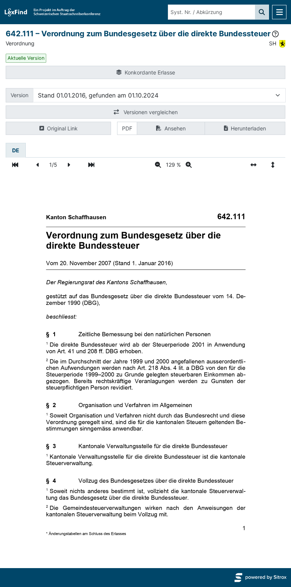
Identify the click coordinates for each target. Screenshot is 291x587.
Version (19, 95)
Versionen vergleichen (150, 112)
